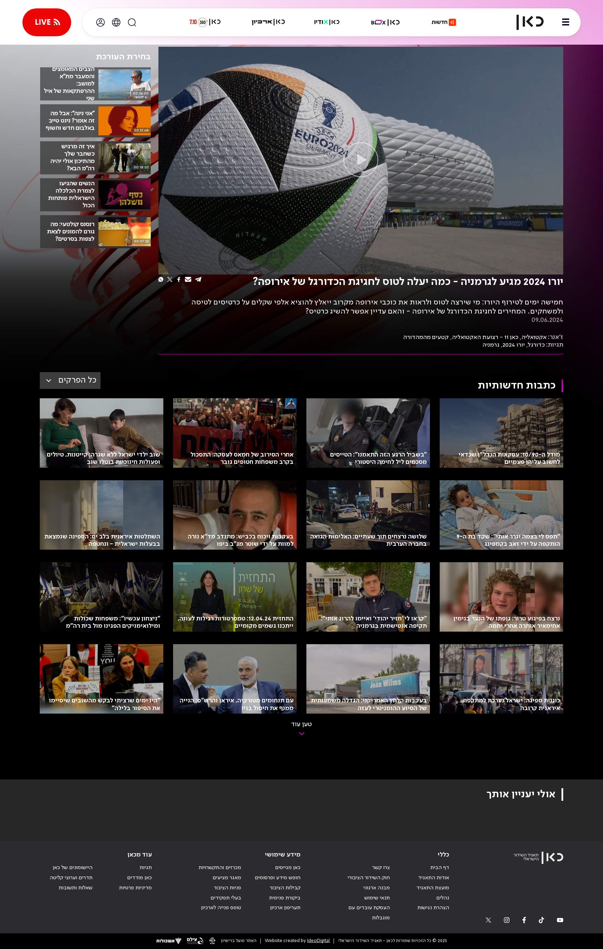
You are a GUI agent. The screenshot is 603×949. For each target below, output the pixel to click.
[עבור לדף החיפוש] (132, 22)
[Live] (46, 22)
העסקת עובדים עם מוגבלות (369, 913)
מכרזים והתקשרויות (220, 868)
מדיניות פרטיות (135, 888)
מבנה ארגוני (376, 888)
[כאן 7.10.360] (205, 22)
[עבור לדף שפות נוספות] (116, 22)
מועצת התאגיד (432, 888)
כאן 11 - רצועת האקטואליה (485, 337)
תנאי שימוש (377, 898)
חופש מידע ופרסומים (277, 878)
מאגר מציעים (227, 878)
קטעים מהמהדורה (426, 337)
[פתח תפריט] (565, 22)
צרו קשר (381, 868)
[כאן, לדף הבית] (524, 22)
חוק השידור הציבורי (369, 878)
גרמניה (490, 345)
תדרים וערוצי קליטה (71, 878)
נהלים (442, 898)
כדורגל (536, 345)
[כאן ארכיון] (268, 22)
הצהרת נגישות (433, 908)
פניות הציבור (227, 888)
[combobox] (70, 380)
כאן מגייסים (287, 868)
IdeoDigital (318, 941)
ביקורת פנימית (284, 898)
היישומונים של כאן (72, 868)
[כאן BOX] (386, 22)
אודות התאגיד (433, 878)
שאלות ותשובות (75, 888)
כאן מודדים (139, 878)
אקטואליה (533, 337)
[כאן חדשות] (444, 22)
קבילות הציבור (285, 888)
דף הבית (439, 868)
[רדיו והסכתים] (327, 22)
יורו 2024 (513, 345)
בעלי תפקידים (225, 898)
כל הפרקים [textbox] (77, 380)
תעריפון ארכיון (285, 908)
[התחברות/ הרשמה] (100, 22)
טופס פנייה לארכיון (221, 908)
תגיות (146, 868)
